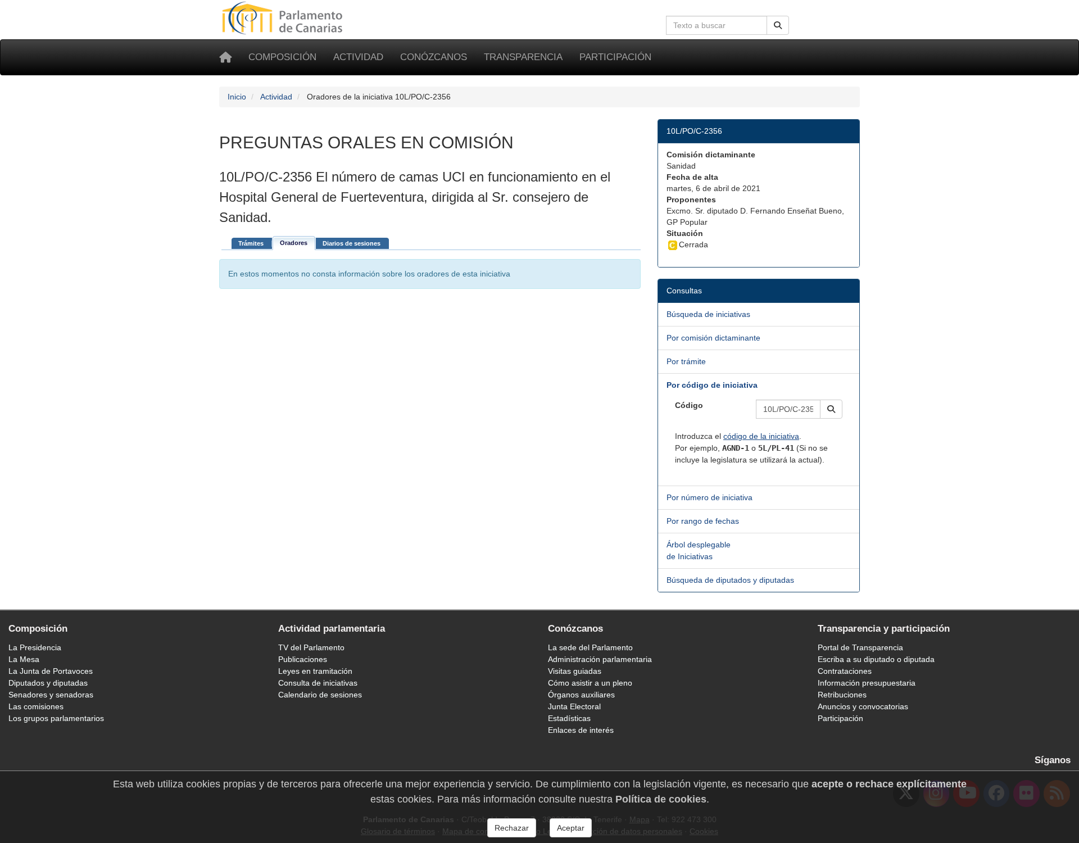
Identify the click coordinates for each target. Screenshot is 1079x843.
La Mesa (23, 659)
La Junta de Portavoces (50, 671)
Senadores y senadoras (50, 694)
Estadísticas (569, 718)
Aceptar (570, 827)
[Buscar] (778, 25)
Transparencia (523, 57)
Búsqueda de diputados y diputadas (730, 579)
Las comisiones (36, 706)
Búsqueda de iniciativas (708, 314)
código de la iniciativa (761, 436)
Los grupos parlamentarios (56, 718)
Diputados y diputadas (48, 682)
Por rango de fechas (703, 520)
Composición (282, 57)
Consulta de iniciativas (317, 682)
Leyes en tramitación (315, 671)
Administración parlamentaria (600, 659)
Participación (615, 57)
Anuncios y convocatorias (863, 706)
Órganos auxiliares (581, 694)
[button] (831, 409)
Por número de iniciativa (709, 497)
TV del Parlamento (311, 647)
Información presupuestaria (866, 682)
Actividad (358, 57)
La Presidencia (34, 647)
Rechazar (512, 827)
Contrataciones (845, 671)
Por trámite (686, 361)
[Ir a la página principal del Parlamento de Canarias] (283, 17)
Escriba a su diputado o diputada (876, 659)
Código (689, 405)
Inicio (237, 96)
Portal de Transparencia (860, 647)
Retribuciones (842, 694)
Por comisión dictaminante (713, 337)
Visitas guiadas (574, 671)
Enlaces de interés (581, 730)
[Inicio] (225, 57)
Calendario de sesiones (320, 694)
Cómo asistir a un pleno (590, 682)
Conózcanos (433, 57)
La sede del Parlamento (590, 647)
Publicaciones (302, 659)
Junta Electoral (574, 706)
